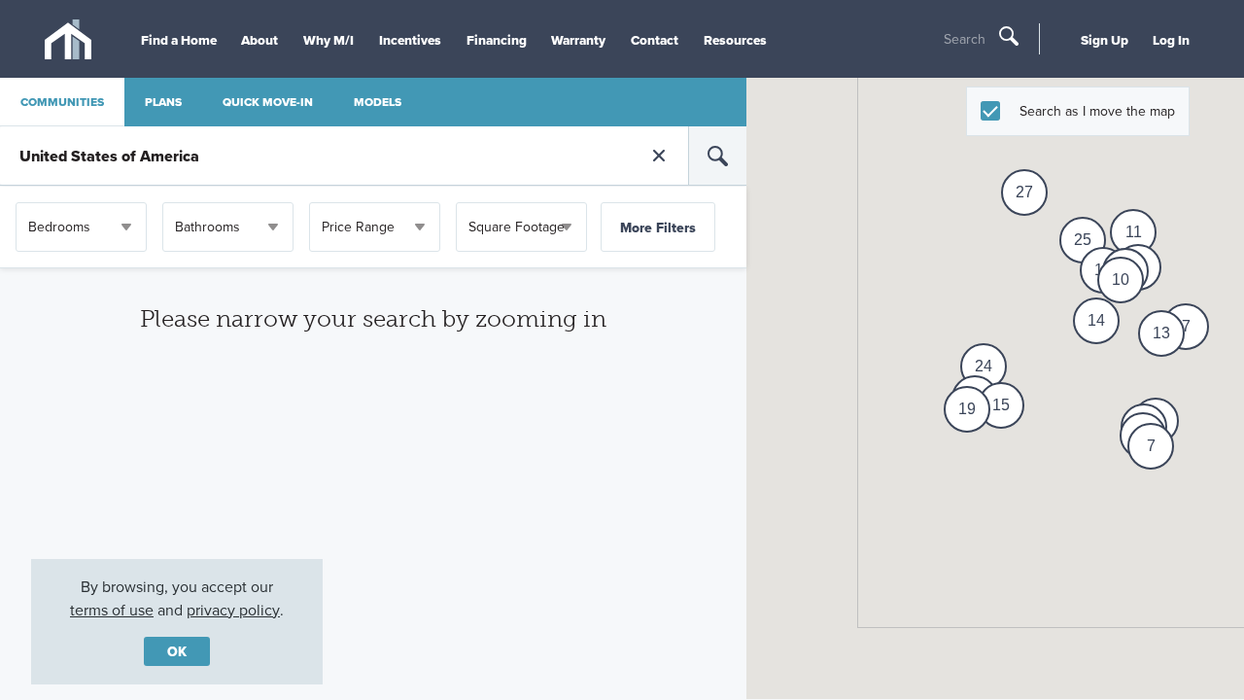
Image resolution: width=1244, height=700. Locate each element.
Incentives (410, 40)
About (259, 40)
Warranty (578, 40)
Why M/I (328, 40)
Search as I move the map (1097, 111)
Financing (496, 40)
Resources (735, 40)
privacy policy (233, 609)
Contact (654, 40)
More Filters (658, 227)
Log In (1171, 40)
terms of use (112, 609)
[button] (1150, 446)
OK (177, 651)
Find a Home (179, 40)
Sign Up (1104, 40)
